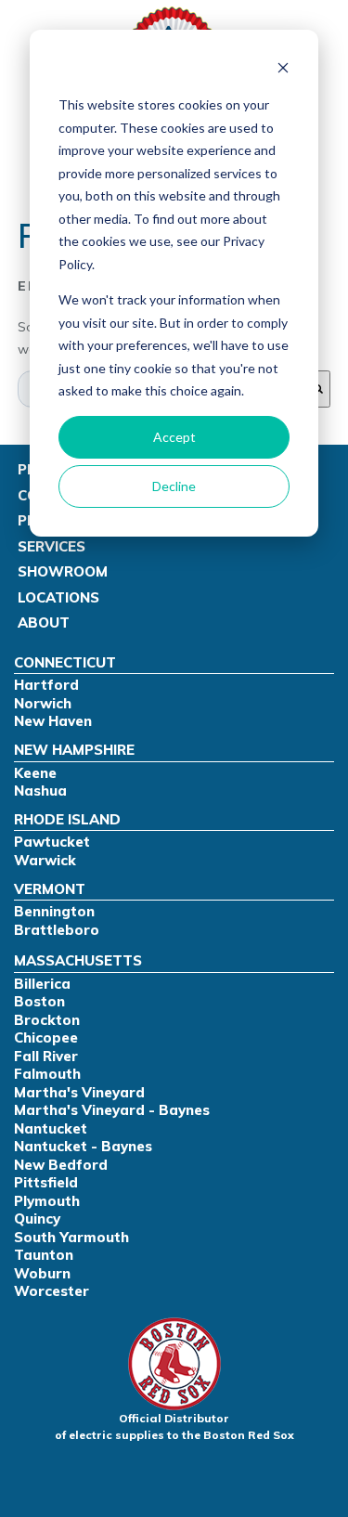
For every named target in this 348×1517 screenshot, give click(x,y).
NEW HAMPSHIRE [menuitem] (74, 749)
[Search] (318, 389)
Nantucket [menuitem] (50, 1128)
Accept (174, 437)
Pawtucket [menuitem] (52, 841)
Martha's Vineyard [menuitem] (79, 1092)
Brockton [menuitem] (47, 1020)
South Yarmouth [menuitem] (71, 1237)
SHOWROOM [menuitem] (63, 571)
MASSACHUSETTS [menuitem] (78, 960)
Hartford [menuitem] (46, 685)
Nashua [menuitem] (40, 790)
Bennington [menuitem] (54, 911)
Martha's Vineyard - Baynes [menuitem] (112, 1110)
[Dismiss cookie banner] (283, 70)
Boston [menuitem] (39, 1001)
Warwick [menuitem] (45, 860)
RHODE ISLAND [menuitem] (67, 819)
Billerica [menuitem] (42, 983)
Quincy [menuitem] (37, 1218)
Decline (174, 486)
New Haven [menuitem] (53, 721)
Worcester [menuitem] (51, 1291)
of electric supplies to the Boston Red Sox (174, 1426)
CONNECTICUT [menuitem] (65, 662)
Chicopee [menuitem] (46, 1037)
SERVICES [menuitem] (51, 546)
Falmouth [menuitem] (47, 1074)
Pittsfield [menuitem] (46, 1182)
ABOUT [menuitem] (44, 622)
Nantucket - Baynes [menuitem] (83, 1146)
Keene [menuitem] (35, 773)
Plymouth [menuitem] (47, 1201)
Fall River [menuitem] (46, 1056)
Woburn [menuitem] (42, 1273)
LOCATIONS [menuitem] (58, 597)
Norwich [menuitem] (42, 703)
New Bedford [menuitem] (61, 1164)
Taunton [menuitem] (43, 1255)
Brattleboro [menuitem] (56, 930)
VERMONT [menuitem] (49, 889)
